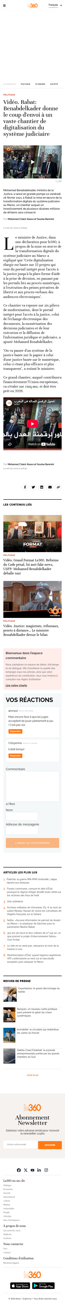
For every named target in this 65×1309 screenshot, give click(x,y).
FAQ (5, 1249)
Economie (40, 84)
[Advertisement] (32, 45)
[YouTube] (32, 1170)
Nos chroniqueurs (11, 1220)
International (9, 1197)
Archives (7, 1238)
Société (54, 84)
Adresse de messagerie (22, 824)
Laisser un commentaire (32, 843)
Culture (6, 1201)
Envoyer (50, 1145)
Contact (7, 1252)
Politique (25, 84)
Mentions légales (11, 1263)
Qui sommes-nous (11, 1230)
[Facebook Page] (19, 1170)
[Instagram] (46, 1170)
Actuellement (9, 84)
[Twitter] (26, 1170)
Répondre (15, 731)
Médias (6, 1205)
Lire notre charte (16, 685)
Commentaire (15, 769)
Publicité (7, 1234)
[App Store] (20, 1285)
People (6, 1212)
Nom (9, 810)
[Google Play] (43, 1285)
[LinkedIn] (39, 1170)
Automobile (8, 1208)
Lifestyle (7, 1216)
